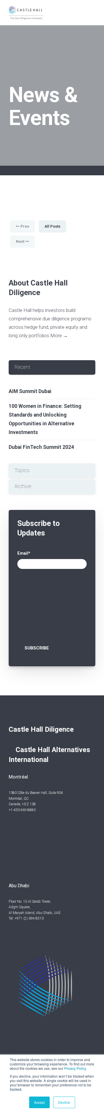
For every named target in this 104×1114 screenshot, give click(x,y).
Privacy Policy (75, 1068)
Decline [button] (64, 1102)
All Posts (52, 226)
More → (59, 335)
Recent (22, 367)
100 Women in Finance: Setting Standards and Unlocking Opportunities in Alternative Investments (45, 419)
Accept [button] (39, 1102)
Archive (22, 486)
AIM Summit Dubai (30, 391)
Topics (21, 470)
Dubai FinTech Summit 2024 (41, 447)
